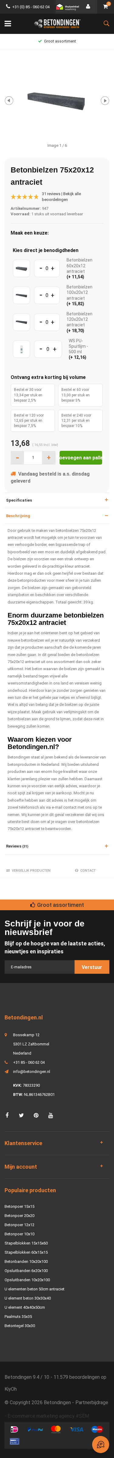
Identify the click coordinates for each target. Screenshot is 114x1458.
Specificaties (19, 500)
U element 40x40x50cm (25, 1307)
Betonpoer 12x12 (19, 1224)
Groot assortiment (60, 41)
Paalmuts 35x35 (18, 1316)
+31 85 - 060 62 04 (29, 1062)
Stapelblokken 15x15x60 (26, 1243)
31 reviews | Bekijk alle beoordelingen (61, 196)
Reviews (17, 846)
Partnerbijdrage (91, 1402)
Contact (88, 871)
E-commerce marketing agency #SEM (48, 1416)
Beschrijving (18, 516)
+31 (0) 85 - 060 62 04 (31, 7)
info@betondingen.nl (31, 1071)
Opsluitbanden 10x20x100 (27, 1280)
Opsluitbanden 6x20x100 (26, 1270)
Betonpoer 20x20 (19, 1215)
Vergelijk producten (31, 871)
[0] (105, 7)
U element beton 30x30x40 (28, 1298)
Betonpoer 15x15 (19, 1206)
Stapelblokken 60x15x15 (26, 1252)
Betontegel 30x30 (20, 1325)
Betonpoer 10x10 (19, 1234)
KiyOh (11, 1389)
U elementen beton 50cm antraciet (34, 1289)
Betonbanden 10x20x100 (26, 1261)
